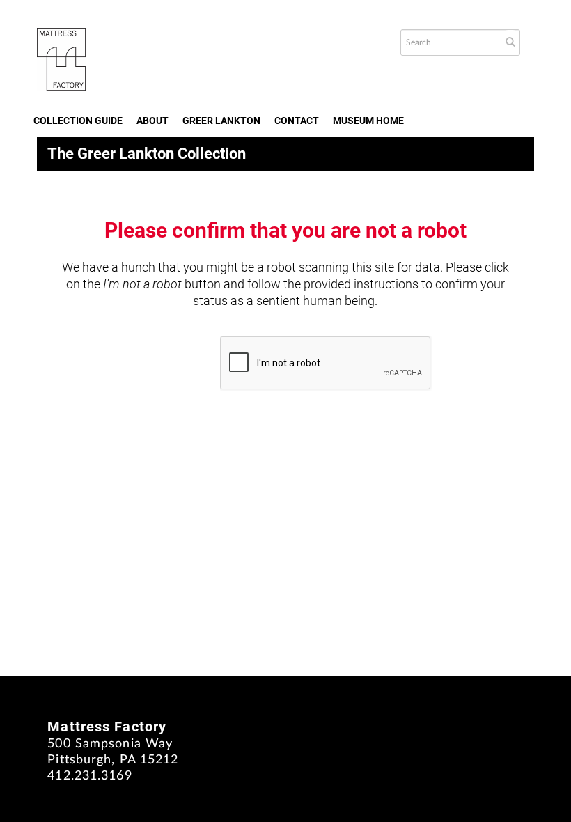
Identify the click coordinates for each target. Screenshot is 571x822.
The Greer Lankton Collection (146, 153)
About (152, 120)
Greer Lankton (221, 120)
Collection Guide (78, 120)
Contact (296, 120)
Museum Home (368, 120)
